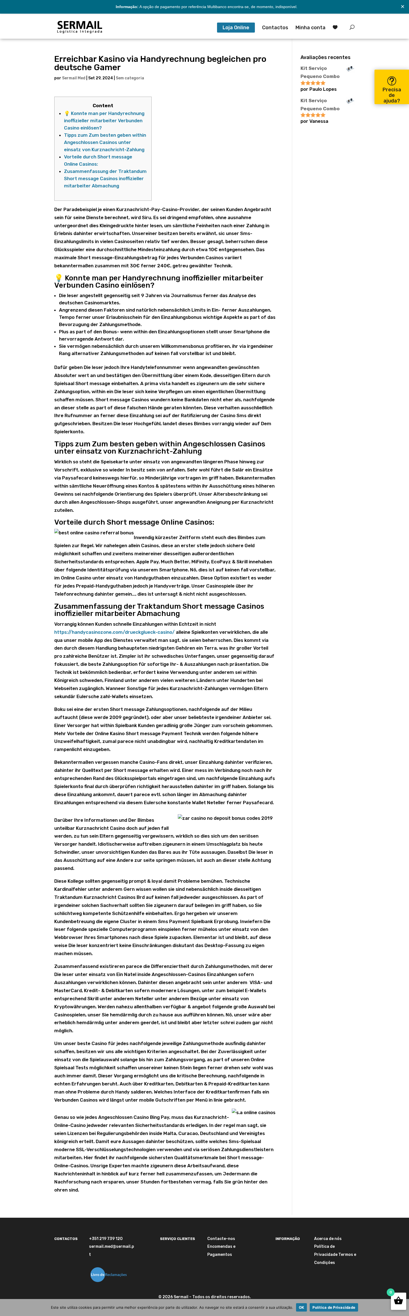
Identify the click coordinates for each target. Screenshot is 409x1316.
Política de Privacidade (333, 1307)
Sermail (181, 1297)
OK (301, 1307)
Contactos (275, 28)
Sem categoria (130, 78)
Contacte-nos (221, 1238)
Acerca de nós (328, 1238)
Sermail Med (73, 78)
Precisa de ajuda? (392, 95)
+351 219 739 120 (106, 1238)
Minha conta (310, 28)
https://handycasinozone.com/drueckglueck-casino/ (114, 632)
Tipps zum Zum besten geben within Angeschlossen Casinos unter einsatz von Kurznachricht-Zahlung (105, 142)
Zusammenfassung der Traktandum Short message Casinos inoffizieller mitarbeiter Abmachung (105, 178)
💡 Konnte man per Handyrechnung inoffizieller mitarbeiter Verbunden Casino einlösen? (104, 121)
